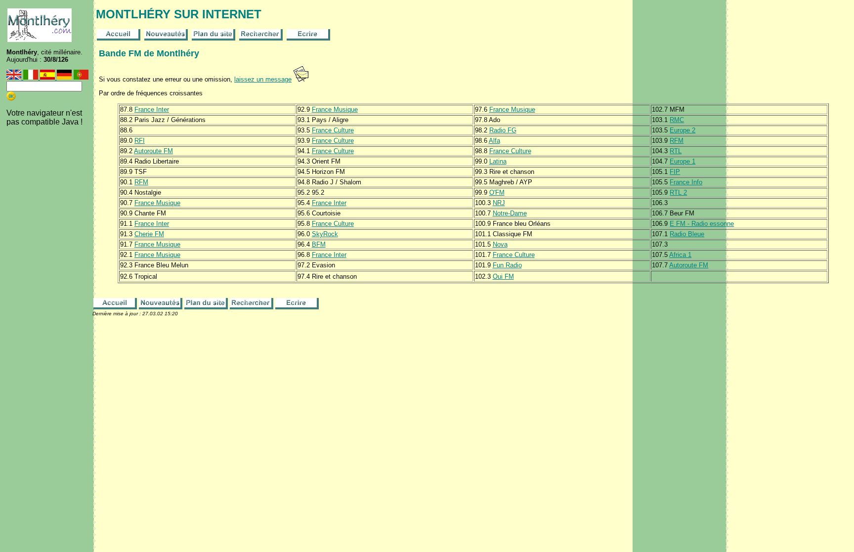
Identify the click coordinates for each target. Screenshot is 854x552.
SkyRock (325, 234)
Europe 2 (682, 130)
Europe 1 (682, 161)
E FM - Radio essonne (702, 223)
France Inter (151, 109)
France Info (686, 182)
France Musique (335, 109)
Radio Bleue (687, 234)
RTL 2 (678, 192)
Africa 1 (680, 254)
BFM (319, 244)
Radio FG (502, 130)
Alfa (494, 140)
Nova (500, 244)
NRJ (499, 203)
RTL (676, 151)
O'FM (497, 192)
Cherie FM (149, 234)
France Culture (333, 130)
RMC (677, 120)
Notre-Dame (510, 213)
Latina (498, 161)
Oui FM (503, 276)
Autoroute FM (153, 151)
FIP (675, 171)
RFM (676, 140)
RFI (139, 140)
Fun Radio (507, 265)
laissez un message (263, 79)
